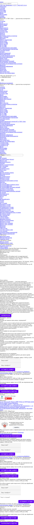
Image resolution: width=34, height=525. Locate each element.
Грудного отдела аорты (6, 188)
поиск (1, 2)
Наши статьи (3, 58)
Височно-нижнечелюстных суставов (10, 212)
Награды (2, 34)
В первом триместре (5, 245)
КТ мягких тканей (5, 213)
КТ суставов (3, 203)
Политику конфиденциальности (12, 433)
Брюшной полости (5, 162)
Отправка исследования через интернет (11, 63)
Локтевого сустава (5, 206)
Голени (2, 200)
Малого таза (3, 160)
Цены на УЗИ (4, 43)
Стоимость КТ (4, 142)
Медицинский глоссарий (7, 61)
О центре (2, 21)
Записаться (3, 6)
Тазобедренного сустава (7, 208)
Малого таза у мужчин (6, 224)
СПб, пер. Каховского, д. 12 (8, 5)
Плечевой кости (4, 194)
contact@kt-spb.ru (5, 404)
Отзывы (2, 51)
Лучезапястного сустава (7, 207)
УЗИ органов (3, 216)
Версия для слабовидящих (7, 73)
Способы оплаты (5, 50)
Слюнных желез (4, 239)
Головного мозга (4, 168)
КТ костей (3, 192)
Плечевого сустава (5, 204)
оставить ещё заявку (9, 385)
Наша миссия (4, 24)
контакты (2, 17)
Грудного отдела (4, 179)
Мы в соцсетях (4, 37)
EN (1, 156)
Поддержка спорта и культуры (8, 36)
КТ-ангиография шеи (6, 186)
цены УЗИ (3, 12)
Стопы (2, 202)
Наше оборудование (5, 99)
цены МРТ (3, 10)
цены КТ (2, 9)
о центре (2, 8)
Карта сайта (3, 70)
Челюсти (2, 175)
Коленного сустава (5, 210)
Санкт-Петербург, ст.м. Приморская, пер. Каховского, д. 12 (16, 406)
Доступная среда (4, 71)
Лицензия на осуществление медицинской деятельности (13, 407)
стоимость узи (4, 145)
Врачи (1, 13)
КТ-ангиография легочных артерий (10, 187)
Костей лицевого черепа (7, 172)
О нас (1, 22)
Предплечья (3, 195)
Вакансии (3, 65)
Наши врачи (30, 401)
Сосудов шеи (3, 231)
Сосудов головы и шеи (6, 229)
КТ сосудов (3, 183)
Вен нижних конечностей (7, 233)
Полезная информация (6, 57)
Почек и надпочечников (7, 164)
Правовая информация (6, 66)
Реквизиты (3, 69)
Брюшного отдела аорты (7, 190)
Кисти (2, 196)
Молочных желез (5, 236)
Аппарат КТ (3, 30)
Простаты (3, 227)
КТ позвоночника (5, 176)
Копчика (2, 182)
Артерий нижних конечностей (8, 232)
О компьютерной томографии (8, 47)
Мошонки (3, 225)
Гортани (2, 163)
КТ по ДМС (3, 45)
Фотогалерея (3, 403)
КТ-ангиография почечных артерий (10, 191)
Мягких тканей (4, 241)
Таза (1, 198)
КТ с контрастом (4, 215)
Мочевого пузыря (5, 221)
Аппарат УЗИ (4, 32)
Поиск (2, 155)
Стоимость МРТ (4, 144)
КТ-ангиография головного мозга (9, 184)
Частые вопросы (4, 59)
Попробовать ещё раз (9, 391)
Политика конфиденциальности (9, 136)
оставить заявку (7, 369)
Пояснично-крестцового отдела (9, 180)
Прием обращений (5, 53)
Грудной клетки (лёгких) (7, 159)
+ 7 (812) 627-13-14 (21, 5)
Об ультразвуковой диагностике (9, 49)
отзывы (2, 16)
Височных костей (5, 174)
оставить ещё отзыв (8, 518)
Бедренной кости (5, 199)
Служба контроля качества (7, 55)
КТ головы (3, 167)
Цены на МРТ (4, 42)
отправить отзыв (26, 501)
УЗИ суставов (4, 247)
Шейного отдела (4, 178)
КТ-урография (4, 166)
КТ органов (3, 158)
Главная (2, 248)
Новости (2, 33)
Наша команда (4, 28)
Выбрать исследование (6, 83)
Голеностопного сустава (7, 211)
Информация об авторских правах (9, 407)
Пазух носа (3, 170)
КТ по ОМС (3, 46)
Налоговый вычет (5, 54)
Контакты (3, 38)
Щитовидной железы (6, 237)
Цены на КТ (3, 41)
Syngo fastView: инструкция (8, 62)
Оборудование (4, 29)
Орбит (2, 171)
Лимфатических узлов (6, 243)
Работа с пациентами (6, 39)
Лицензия (3, 67)
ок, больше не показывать (11, 436)
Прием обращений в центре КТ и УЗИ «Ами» (13, 121)
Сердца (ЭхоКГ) (4, 217)
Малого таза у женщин (6, 223)
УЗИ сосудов (3, 228)
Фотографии (3, 14)
